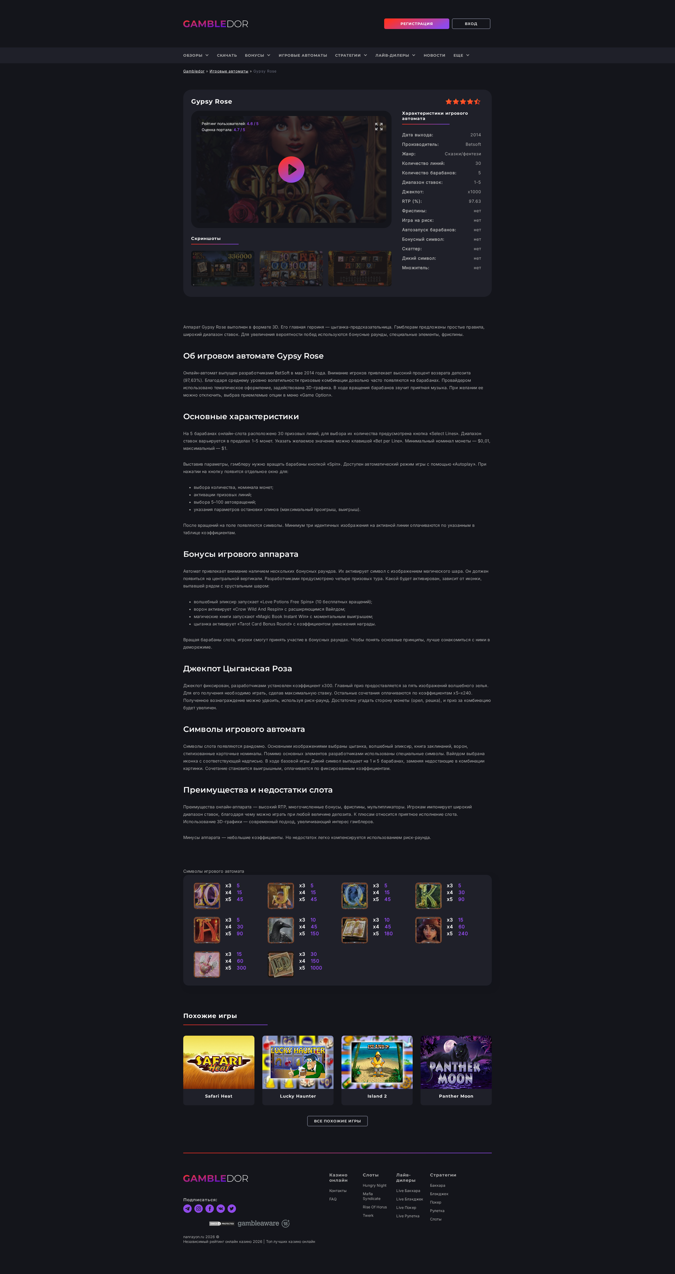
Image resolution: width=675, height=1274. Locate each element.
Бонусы (254, 55)
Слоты (436, 1219)
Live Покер (406, 1207)
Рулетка (437, 1210)
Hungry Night (375, 1185)
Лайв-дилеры (392, 55)
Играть (219, 1062)
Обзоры (192, 55)
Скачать (227, 55)
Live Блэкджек (409, 1199)
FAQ (333, 1199)
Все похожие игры (337, 1121)
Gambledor (194, 71)
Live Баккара (408, 1190)
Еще (458, 55)
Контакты (337, 1190)
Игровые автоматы (303, 55)
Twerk (368, 1215)
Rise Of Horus (375, 1207)
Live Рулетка (408, 1216)
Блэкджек (439, 1193)
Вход (471, 23)
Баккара (438, 1185)
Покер (436, 1202)
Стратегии (348, 55)
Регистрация (417, 23)
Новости (435, 55)
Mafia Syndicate (371, 1196)
